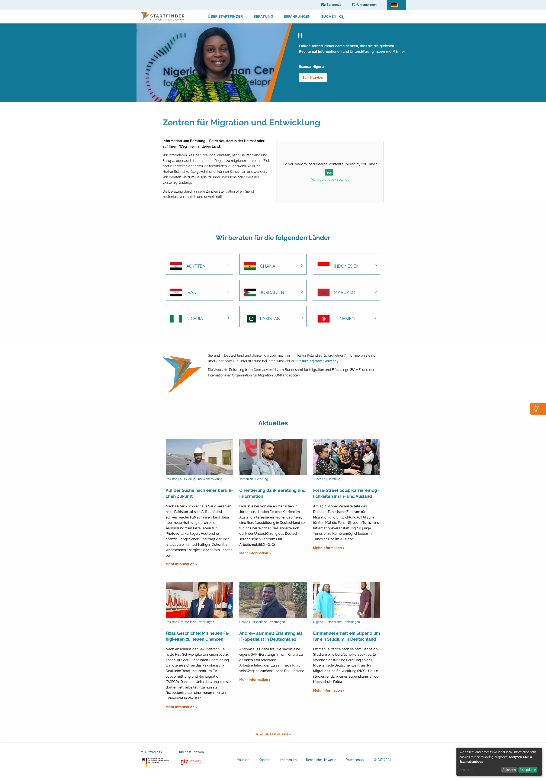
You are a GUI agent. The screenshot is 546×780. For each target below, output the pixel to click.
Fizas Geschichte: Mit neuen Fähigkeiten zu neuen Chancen (197, 636)
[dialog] (499, 762)
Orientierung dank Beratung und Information (272, 493)
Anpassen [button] (466, 769)
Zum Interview (313, 77)
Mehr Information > (181, 564)
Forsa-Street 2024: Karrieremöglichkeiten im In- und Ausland (346, 493)
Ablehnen (509, 769)
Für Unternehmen (364, 4)
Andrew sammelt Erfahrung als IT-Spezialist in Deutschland (270, 636)
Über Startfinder (225, 16)
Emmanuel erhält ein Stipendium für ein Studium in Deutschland (346, 636)
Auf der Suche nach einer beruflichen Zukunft (199, 493)
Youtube (243, 760)
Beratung (263, 16)
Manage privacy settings (330, 179)
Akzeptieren (528, 769)
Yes (329, 172)
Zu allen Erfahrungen (273, 734)
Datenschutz (355, 760)
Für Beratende (331, 4)
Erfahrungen (297, 16)
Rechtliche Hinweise (321, 760)
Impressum (288, 760)
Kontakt (264, 760)
